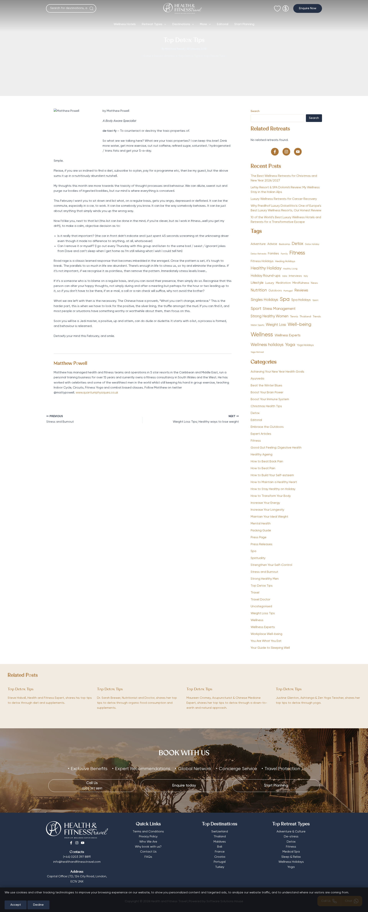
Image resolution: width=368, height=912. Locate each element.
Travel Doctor (260, 599)
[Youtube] (82, 843)
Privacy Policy (148, 836)
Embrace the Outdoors (267, 427)
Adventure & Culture (291, 831)
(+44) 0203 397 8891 (77, 856)
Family (284, 254)
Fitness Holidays (262, 261)
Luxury (269, 283)
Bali (219, 846)
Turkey (219, 867)
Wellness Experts (288, 335)
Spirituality (258, 558)
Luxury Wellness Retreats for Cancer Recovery (284, 199)
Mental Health (261, 523)
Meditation (283, 283)
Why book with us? (148, 846)
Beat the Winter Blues (266, 385)
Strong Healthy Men (265, 578)
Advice (272, 244)
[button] (307, 8)
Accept (15, 904)
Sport (256, 309)
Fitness (297, 253)
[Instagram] (77, 843)
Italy (306, 276)
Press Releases (261, 544)
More (203, 24)
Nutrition (259, 290)
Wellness (262, 335)
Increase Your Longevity (267, 509)
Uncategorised (261, 606)
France (220, 851)
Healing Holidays (285, 261)
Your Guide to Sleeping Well (270, 647)
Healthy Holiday (266, 268)
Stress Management (279, 309)
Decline (38, 904)
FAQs (148, 856)
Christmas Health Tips (266, 406)
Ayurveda (257, 378)
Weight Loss (276, 325)
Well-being (299, 324)
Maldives (220, 841)
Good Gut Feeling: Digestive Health (276, 447)
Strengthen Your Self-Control (271, 565)
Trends (317, 316)
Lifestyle (257, 283)
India (284, 276)
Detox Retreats (258, 254)
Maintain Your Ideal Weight (269, 516)
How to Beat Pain (263, 468)
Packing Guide (261, 530)
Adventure (258, 244)
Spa (285, 299)
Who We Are (148, 841)
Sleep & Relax (291, 856)
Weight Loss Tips (263, 613)
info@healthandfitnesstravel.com (77, 861)
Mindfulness (300, 283)
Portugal (288, 291)
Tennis (294, 316)
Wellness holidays (267, 345)
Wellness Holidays (291, 861)
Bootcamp (284, 244)
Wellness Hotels (125, 24)
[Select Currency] (285, 6)
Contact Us (148, 851)
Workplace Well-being (266, 634)
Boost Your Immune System (270, 399)
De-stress (291, 836)
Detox (297, 244)
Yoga (290, 345)
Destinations (181, 24)
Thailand (305, 316)
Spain (315, 300)
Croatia (219, 856)
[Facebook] (71, 843)
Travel (255, 592)
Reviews (301, 290)
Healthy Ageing (261, 454)
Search (255, 111)
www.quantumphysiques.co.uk (97, 392)
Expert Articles (261, 433)
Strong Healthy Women (269, 316)
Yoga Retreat (257, 352)
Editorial (222, 24)
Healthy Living (290, 269)
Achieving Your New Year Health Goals (277, 371)
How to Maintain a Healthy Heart (274, 482)
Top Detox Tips (262, 585)
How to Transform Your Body (271, 496)
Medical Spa (291, 851)
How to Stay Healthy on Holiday (273, 489)
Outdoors (275, 290)
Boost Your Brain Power (267, 392)
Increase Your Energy (265, 503)
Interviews (295, 276)
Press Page (258, 537)
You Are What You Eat (266, 641)
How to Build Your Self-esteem (272, 475)
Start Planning (244, 24)
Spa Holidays (301, 300)
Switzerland (219, 831)
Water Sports (257, 325)
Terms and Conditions (148, 831)
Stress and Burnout (264, 572)
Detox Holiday (312, 244)
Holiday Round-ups (265, 275)
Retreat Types (152, 24)
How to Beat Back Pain (267, 461)
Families (273, 253)
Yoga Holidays (305, 345)
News (314, 283)
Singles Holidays (264, 300)
